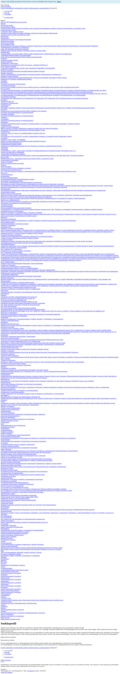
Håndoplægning (5, 495)
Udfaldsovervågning (32, 238)
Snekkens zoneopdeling (26, 332)
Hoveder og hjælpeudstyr (8, 412)
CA (26, 311)
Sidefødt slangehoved (7, 398)
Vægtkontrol (56, 398)
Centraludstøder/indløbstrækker (9, 274)
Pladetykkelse (10, 463)
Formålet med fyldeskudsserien (9, 254)
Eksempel (3, 165)
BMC (2, 562)
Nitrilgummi (4, 574)
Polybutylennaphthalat (56, 93)
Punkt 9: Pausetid (38, 233)
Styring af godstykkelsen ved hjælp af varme (31, 362)
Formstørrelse (4, 474)
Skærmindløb (35, 271)
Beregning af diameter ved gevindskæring (12, 616)
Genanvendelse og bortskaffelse (9, 160)
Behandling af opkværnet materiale (38, 370)
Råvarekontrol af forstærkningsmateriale (50, 509)
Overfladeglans (11, 289)
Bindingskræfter (53, 33)
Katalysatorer (4, 554)
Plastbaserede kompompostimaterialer (11, 143)
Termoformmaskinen (6, 430)
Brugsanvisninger (26, 155)
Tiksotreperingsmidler (28, 108)
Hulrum (42, 474)
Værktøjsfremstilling (25, 266)
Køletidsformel (28, 214)
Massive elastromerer (6, 522)
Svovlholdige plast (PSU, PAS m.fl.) (97, 93)
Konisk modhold (11, 276)
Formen (3, 401)
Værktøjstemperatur (33, 254)
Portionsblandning (6, 530)
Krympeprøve (19, 365)
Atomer (10, 33)
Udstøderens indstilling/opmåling (93, 209)
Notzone (68, 330)
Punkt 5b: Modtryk (51, 231)
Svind (2, 289)
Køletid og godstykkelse (7, 214)
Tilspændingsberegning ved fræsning (35, 613)
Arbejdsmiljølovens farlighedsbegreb (11, 155)
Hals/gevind (62, 403)
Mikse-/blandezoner (106, 332)
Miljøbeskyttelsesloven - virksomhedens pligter (14, 158)
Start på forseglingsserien (44, 257)
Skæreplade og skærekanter (50, 403)
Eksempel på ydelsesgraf (7, 354)
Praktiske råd (37, 452)
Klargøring (4, 349)
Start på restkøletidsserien (18, 258)
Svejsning (100, 376)
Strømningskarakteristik (7, 371)
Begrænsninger (9, 573)
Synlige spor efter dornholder (81, 357)
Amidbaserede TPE (52, 98)
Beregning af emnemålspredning (33, 260)
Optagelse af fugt (5, 455)
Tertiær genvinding (6, 166)
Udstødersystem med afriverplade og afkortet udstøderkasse (91, 284)
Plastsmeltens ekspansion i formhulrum (34, 303)
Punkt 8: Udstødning (27, 233)
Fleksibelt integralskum (35, 522)
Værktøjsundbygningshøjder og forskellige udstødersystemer (17, 282)
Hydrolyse (15, 168)
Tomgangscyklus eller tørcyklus (24, 241)
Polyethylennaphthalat (44, 93)
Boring (3, 614)
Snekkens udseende (37, 344)
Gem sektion (7, 14)
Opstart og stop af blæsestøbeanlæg (10, 408)
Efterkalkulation (71, 220)
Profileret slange (48, 398)
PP (9, 311)
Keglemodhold (37, 276)
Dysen (35, 398)
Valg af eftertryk (95, 255)
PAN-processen (15, 136)
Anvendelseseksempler (27, 90)
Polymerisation (5, 38)
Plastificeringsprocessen (52, 339)
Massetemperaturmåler (26, 343)
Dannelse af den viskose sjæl (9, 298)
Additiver (18, 554)
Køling (47, 343)
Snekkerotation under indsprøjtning (43, 241)
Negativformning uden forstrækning (11, 441)
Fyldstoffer (4, 58)
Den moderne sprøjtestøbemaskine (10, 182)
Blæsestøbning (57, 325)
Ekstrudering (4, 322)
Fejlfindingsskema (6, 411)
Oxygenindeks (12, 79)
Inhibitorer (19, 108)
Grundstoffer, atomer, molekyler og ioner (12, 31)
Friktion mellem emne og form (25, 452)
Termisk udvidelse (14, 68)
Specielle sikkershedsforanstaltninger (104, 246)
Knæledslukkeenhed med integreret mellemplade (20, 187)
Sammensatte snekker (87, 332)
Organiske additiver (6, 54)
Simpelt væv (4, 133)
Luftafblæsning (5, 241)
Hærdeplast (4, 100)
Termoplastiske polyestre (30, 93)
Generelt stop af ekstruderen (29, 349)
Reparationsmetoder (6, 511)
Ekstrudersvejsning (17, 600)
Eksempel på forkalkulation (8, 219)
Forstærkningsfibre (6, 125)
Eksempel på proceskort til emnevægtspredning (75, 258)
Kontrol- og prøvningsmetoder (9, 546)
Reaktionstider (5, 525)
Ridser (2, 357)
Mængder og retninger (12, 128)
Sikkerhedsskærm (27, 397)
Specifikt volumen (31, 216)
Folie (17, 325)
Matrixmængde (23, 130)
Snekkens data (30, 333)
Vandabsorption (11, 77)
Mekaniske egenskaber (7, 69)
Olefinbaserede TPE (18, 98)
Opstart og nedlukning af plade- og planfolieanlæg (95, 387)
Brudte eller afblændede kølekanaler (43, 292)
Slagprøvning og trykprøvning (26, 419)
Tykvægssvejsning (6, 598)
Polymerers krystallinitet (7, 42)
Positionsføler (87, 398)
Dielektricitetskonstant (47, 74)
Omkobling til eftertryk (75, 260)
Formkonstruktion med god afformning (25, 451)
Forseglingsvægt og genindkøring (61, 257)
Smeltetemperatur (23, 254)
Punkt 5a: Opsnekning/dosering (37, 231)
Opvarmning (4, 443)
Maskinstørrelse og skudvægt (9, 220)
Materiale (3, 466)
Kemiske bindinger (43, 33)
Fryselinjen (35, 376)
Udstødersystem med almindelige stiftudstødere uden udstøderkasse (55, 284)
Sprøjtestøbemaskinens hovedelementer (31, 182)
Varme (61, 339)
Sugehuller (37, 474)
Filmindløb (42, 271)
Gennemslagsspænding (33, 74)
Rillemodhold (20, 276)
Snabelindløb (20, 271)
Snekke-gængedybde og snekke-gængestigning (14, 195)
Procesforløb (33, 447)
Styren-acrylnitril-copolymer (30, 87)
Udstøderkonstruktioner (7, 278)
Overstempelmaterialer (7, 482)
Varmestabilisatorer (6, 47)
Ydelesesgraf (74, 352)
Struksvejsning (26, 600)
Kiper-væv (11, 133)
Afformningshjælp (72, 451)
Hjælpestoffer (4, 106)
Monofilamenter (27, 325)
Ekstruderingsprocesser (7, 373)
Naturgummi (14, 571)
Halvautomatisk (24, 236)
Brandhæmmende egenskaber (42, 108)
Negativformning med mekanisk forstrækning (33, 441)
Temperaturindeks (50, 68)
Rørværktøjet (4, 381)
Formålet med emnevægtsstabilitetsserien (50, 258)
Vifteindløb (49, 271)
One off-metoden (37, 505)
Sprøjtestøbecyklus (6, 227)
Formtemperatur (61, 466)
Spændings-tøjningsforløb (13, 71)
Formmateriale (5, 403)
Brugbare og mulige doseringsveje (44, 195)
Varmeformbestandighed (31, 258)
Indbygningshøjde (78, 403)
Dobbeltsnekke (21, 333)
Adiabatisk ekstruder (43, 349)
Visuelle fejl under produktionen (10, 355)
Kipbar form (4, 416)
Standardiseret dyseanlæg (47, 201)
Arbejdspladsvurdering (54, 150)
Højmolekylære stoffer (23, 35)
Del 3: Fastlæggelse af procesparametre (11, 252)
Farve (63, 108)
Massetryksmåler (15, 343)
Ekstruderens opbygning (7, 327)
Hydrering (9, 168)
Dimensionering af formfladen (9, 479)
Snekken (98, 330)
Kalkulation (4, 217)
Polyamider (10, 93)
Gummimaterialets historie (8, 570)
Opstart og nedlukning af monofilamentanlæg (25, 390)
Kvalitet (10, 352)
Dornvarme (15, 346)
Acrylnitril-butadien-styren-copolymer (48, 87)
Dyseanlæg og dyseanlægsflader (30, 201)
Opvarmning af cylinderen (8, 341)
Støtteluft (93, 398)
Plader (20, 325)
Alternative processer (12, 420)
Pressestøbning (24, 495)
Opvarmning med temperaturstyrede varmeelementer (15, 447)
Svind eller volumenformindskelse (17, 297)
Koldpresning (4, 498)
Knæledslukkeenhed (24, 185)
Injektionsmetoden (6, 500)
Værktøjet (3, 390)
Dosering (3, 198)
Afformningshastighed (61, 451)
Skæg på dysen (9, 357)
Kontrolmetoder (5, 506)
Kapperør (23, 363)
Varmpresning (33, 495)
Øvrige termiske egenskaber (8, 66)
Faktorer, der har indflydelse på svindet (11, 457)
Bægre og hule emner (10, 363)
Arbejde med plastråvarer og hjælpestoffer (12, 152)
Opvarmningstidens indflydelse (9, 460)
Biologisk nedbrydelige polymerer (56, 171)
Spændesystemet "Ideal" (48, 209)
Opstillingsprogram (6, 236)
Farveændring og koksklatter (65, 357)
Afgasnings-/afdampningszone (56, 330)
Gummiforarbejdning (6, 568)
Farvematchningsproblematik (52, 314)
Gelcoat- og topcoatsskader (22, 513)
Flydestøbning (57, 241)
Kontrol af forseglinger (7, 535)
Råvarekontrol (17, 352)
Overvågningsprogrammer (45, 236)
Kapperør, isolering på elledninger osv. (42, 325)
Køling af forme (13, 489)
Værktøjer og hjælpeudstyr (8, 265)
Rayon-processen (5, 136)
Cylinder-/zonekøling (42, 330)
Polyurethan (4, 114)
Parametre (77, 123)
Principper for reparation (7, 513)
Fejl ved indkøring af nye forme (9, 490)
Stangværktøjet (37, 384)
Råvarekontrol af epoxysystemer (30, 509)
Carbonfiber (4, 135)
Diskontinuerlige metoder (8, 493)
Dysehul (9, 201)
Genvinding (9, 162)
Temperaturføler (30, 336)
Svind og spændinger (40, 381)
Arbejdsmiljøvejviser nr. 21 (68, 150)
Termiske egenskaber (6, 62)
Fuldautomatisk (33, 236)
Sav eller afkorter (59, 381)
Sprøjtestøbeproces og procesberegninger (12, 211)
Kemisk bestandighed (34, 141)
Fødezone (3, 344)
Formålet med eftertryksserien (63, 255)
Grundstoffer (4, 33)
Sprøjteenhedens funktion (21, 8)
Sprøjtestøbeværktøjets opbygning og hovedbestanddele (16, 270)
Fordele (3, 573)
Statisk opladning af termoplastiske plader (18, 459)
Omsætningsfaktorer (50, 198)
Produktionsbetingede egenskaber (87, 376)
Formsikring (86, 403)
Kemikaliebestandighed (22, 77)
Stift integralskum (17, 519)
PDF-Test (3, 22)
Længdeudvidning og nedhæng (27, 460)
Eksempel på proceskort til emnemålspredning (55, 260)
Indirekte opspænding (18, 208)
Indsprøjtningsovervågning (19, 238)
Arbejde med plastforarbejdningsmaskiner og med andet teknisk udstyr (50, 155)
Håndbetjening (16, 236)
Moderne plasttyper (17, 28)
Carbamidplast (5, 119)
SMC (5, 562)
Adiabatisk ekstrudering (77, 325)
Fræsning (3, 611)
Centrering (16, 362)
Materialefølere (61, 362)
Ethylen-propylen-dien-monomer (10, 590)
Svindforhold (27, 251)
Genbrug (3, 162)
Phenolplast (11, 114)
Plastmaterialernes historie (8, 27)
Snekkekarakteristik (6, 346)
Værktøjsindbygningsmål (21, 224)
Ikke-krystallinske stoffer (7, 44)
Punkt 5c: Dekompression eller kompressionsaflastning (72, 231)
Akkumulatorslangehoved (8, 414)
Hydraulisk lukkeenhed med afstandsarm (75, 185)
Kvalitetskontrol (10, 417)
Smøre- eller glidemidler (7, 49)
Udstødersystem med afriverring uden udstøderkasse (33, 285)
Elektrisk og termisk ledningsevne (10, 141)
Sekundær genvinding (18, 163)
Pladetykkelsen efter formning (14, 466)
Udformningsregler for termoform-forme (12, 473)
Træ (2, 471)
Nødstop (90, 246)
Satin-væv (17, 133)
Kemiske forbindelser (25, 33)
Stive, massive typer (6, 519)
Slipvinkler (12, 474)
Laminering (45, 387)
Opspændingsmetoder (7, 206)
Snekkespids (13, 333)
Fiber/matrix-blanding (34, 130)
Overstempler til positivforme (26, 484)
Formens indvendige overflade (24, 403)
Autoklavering (9, 501)
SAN (16, 311)
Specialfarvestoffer (40, 50)
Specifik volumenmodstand (8, 74)
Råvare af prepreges (67, 509)
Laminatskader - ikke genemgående (40, 513)
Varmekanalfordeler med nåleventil (75, 271)
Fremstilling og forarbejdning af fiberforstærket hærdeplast (27, 492)
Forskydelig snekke (56, 333)
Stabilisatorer (94, 46)
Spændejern (28, 208)
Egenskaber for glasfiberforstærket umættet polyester (15, 146)
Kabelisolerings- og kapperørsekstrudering (12, 392)
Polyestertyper (5, 103)
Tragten (3, 339)
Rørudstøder (85, 279)
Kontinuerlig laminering (14, 505)
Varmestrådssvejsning (20, 603)
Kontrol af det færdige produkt (53, 547)
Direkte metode (5, 565)
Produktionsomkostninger (54, 220)
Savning (7, 617)
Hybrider (69, 136)
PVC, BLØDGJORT (44, 311)
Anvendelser (17, 573)
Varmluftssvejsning (6, 600)
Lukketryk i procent (80, 214)
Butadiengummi (5, 578)
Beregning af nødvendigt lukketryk (42, 214)
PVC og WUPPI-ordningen (8, 171)
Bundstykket (69, 403)
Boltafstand (37, 209)
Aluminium (32, 471)
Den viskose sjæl (32, 297)
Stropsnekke (32, 339)
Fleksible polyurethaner (7, 520)
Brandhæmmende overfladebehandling (44, 54)
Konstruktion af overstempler (9, 481)
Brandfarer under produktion (32, 549)
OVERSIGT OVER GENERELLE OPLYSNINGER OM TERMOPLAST (83, 311)
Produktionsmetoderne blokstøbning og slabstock (14, 533)
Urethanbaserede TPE (30, 98)
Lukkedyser (66, 201)
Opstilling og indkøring (7, 432)
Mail (25, 671)
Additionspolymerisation (7, 39)
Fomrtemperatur (40, 463)
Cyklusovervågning (6, 238)
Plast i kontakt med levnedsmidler (39, 77)
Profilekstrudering (6, 382)
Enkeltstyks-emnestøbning (8, 532)
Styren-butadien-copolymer (14, 87)
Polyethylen (4, 84)
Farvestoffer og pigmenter (21, 49)
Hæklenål (3, 276)
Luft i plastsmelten (59, 195)
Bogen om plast (22, 22)
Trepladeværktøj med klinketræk (89, 285)
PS (11, 311)
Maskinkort (4, 225)
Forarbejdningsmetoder (14, 90)
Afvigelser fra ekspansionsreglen (31, 305)
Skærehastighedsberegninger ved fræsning (12, 613)
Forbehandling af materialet (8, 368)
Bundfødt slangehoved (19, 398)
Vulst (20, 381)
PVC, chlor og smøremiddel (48, 371)
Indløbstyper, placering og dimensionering (43, 270)
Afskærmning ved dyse (15, 246)
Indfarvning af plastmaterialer (9, 312)
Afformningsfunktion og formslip (56, 279)
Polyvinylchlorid (5, 89)
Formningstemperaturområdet (44, 460)
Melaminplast (4, 122)
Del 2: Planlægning (16, 249)
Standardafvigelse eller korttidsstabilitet (11, 263)
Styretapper (12, 403)
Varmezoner (24, 330)
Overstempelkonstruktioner (21, 482)
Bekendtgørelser (11, 552)
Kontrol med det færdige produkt (30, 352)
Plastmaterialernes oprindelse (48, 28)
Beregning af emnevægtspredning (97, 258)
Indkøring (9, 433)
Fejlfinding (4, 228)
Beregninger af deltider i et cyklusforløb (12, 212)
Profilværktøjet (5, 384)
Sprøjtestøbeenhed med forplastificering (95, 190)
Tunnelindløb (12, 271)
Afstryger (9, 405)
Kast (5, 289)
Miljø (2, 551)
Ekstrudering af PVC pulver (32, 371)
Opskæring (41, 376)
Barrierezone (96, 332)
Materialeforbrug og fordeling (25, 220)
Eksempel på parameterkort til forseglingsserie (83, 257)
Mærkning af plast (71, 171)
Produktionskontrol (78, 509)
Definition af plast (28, 28)
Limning (3, 605)
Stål (37, 471)
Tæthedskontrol (34, 405)
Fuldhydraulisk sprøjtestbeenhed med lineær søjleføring (68, 190)
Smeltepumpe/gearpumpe (8, 365)
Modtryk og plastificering (45, 197)
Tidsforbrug (37, 220)
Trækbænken (50, 381)
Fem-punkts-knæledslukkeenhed (44, 187)
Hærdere (28, 111)
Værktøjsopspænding (7, 204)
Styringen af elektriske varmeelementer (24, 444)
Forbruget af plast (61, 28)
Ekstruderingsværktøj (39, 343)
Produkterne (4, 324)
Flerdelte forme (99, 403)
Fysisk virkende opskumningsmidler (11, 57)
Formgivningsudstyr (6, 543)
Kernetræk (12, 241)
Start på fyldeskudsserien (108, 254)
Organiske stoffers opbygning (9, 35)
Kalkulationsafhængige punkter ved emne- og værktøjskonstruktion (19, 268)
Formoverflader (12, 452)
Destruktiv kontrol (19, 549)
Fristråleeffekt (4, 271)
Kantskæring (77, 387)
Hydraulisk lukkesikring (81, 246)
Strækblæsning (21, 425)
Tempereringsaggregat (77, 209)
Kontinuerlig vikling (26, 505)
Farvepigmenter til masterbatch (35, 314)
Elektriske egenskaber (7, 73)
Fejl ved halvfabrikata (15, 487)
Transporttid (8, 527)
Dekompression (40, 198)
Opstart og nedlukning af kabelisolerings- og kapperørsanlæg (47, 393)
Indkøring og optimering (7, 351)
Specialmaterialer (43, 471)
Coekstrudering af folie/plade (34, 387)
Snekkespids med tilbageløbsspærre (82, 195)
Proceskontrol (44, 352)
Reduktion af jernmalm (24, 168)
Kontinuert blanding (16, 530)
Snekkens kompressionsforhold (52, 332)
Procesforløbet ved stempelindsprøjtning (12, 181)
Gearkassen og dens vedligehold (10, 328)
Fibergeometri (4, 130)
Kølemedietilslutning (27, 292)
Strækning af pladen (6, 462)
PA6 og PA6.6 (58, 311)
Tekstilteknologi (5, 131)
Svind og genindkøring (106, 255)
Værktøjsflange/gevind (7, 330)
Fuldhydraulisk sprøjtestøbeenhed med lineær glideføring (36, 190)
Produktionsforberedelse (7, 224)
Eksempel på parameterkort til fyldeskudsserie (42, 255)
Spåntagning (4, 606)
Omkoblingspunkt (68, 254)
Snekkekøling (66, 333)
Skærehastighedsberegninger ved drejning (12, 609)
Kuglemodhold (28, 276)
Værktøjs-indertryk (69, 214)
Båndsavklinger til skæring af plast (10, 619)
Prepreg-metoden (15, 497)
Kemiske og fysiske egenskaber (9, 76)
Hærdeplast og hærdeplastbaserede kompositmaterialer (31, 171)
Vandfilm (31, 381)
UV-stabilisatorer (24, 47)
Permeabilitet (52, 77)
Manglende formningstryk (47, 490)
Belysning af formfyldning (104, 257)
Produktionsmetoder (38, 530)
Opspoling (9, 390)
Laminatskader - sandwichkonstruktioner (79, 513)
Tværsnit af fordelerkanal (17, 273)
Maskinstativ (52, 184)
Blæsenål (3, 417)
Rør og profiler (11, 325)
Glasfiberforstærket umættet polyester (11, 144)
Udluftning (34, 544)
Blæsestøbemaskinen (6, 397)
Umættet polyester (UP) (7, 101)
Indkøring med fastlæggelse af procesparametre (14, 247)
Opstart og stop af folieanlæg (58, 376)
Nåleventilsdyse (5, 203)
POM (51, 311)
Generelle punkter (19, 535)
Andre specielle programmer (84, 241)
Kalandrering (52, 387)
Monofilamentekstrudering (8, 389)
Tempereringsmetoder (7, 478)
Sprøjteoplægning (15, 495)
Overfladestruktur (5, 301)
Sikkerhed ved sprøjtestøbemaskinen (33, 243)
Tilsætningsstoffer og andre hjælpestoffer (79, 46)
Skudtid (3, 527)
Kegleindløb (27, 271)
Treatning (47, 376)
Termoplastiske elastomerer (8, 96)
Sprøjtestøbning (9, 8)
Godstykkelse (13, 419)
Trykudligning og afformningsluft (45, 451)
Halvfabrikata (54, 128)
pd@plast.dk (30, 671)
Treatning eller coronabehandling (10, 266)
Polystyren (4, 87)
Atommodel (34, 33)
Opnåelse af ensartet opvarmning (10, 446)
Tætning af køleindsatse (60, 292)
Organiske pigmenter (16, 50)
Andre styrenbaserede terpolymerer (69, 87)
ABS (19, 311)
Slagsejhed (42, 71)
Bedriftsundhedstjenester (41, 150)
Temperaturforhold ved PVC (24, 341)
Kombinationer (63, 123)
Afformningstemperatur (7, 451)
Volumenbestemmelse (67, 332)
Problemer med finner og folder (63, 490)
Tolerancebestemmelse (37, 263)
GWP (5, 552)
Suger (21, 339)
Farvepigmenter (26, 555)
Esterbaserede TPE (42, 98)
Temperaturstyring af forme (8, 476)
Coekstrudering (66, 325)
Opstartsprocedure (6, 409)
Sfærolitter (4, 46)
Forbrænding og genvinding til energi (11, 170)
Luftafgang (48, 463)
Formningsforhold (6, 436)
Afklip (98, 398)
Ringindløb (62, 271)
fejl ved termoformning (17, 486)
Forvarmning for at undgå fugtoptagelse (18, 370)
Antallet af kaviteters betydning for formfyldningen (15, 255)
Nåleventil (88, 271)
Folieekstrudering (5, 374)
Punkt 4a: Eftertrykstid (12, 231)
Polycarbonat (77, 93)
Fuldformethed (16, 462)
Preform (12, 427)
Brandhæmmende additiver (24, 79)
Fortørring (26, 339)
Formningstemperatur (21, 463)
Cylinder (21, 328)
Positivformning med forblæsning (10, 438)
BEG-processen (24, 136)
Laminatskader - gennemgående (59, 513)
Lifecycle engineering (7, 174)
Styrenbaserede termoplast (8, 85)
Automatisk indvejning (50, 362)
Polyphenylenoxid (68, 93)
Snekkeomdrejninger (79, 198)
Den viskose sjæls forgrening (9, 306)
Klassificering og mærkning (17, 154)
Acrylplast (3, 93)
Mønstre (3, 128)
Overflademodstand (21, 74)
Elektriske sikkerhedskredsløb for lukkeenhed (34, 246)
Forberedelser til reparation (8, 540)
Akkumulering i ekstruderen (23, 414)
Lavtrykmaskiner (27, 530)
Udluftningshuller (38, 403)
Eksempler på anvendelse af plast (76, 28)
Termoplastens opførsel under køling (11, 465)
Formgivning (4, 297)
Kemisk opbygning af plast (8, 30)
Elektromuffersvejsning (46, 600)
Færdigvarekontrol (89, 509)
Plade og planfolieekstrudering (9, 385)
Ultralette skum (40, 519)
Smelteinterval (44, 65)
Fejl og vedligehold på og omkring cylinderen (83, 330)
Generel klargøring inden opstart (10, 347)
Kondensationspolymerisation (23, 39)
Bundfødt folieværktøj (19, 376)
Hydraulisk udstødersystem (22, 279)
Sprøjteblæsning (5, 427)
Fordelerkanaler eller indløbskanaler (108, 271)
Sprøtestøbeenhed (6, 189)
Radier (17, 474)
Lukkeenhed (60, 184)
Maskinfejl (4, 538)
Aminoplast (4, 117)
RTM (27, 498)
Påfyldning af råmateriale (12, 339)
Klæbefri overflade (56, 108)
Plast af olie (4, 173)
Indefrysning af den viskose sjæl (26, 298)
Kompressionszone (12, 344)
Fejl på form (25, 487)
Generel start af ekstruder (14, 349)
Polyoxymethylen (18, 93)
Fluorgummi (4, 587)
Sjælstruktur (23, 301)
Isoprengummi (5, 581)
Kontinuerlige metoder (7, 503)
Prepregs (55, 136)
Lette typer (45, 522)
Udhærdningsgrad (6, 104)
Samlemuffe (75, 381)
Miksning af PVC (19, 371)
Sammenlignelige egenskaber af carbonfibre (41, 136)
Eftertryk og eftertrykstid (80, 254)
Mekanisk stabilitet (46, 489)
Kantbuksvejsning (58, 600)
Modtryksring (29, 398)
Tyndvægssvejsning (6, 601)
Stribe (2, 424)
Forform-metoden (5, 497)
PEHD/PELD (4, 311)
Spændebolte (17, 330)
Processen (16, 324)
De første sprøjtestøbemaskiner (9, 177)
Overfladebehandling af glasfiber (29, 133)
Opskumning (12, 525)
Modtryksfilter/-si (5, 343)
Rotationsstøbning (6, 492)
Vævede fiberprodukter (12, 127)
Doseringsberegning (20, 216)
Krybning (3, 71)
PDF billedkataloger (12, 22)
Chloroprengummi (6, 594)
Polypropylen (11, 84)
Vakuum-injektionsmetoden (28, 500)
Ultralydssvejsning (31, 603)
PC (29, 311)
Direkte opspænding (6, 208)
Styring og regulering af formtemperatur (29, 489)
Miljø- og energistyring (43, 158)
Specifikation (4, 352)
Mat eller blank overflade (36, 357)
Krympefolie (43, 378)
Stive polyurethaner (6, 517)
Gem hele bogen (8, 17)
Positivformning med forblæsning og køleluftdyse (33, 438)
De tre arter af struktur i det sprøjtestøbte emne (13, 300)
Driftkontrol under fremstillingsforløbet (26, 547)
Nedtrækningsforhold (22, 378)
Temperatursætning (48, 344)
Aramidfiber (4, 138)
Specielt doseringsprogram (69, 241)
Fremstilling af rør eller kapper (65, 387)
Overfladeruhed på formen (26, 474)
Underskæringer (46, 452)
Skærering (15, 405)
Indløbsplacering (5, 273)
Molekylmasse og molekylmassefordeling (45, 46)
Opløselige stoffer (6, 50)
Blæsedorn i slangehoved (38, 414)
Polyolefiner (4, 82)
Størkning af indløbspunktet (32, 289)
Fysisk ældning (5, 68)
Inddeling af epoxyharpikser (39, 111)
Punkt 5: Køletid (23, 231)
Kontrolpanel (4, 335)
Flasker (18, 363)
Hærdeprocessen (13, 103)
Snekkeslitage (68, 195)
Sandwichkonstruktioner (49, 505)
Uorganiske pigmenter (29, 50)
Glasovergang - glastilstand (31, 65)
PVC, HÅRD (34, 311)
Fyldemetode (17, 544)
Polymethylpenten (20, 84)
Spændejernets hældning (27, 209)
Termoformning (5, 428)
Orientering (71, 123)
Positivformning (15, 436)
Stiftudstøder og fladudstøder (74, 279)
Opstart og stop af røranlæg (86, 381)
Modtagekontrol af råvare (8, 547)
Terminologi (36, 28)
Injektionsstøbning (6, 571)
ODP (2, 552)
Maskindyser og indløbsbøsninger (10, 200)
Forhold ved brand (61, 77)
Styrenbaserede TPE (6, 98)
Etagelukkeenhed (92, 185)
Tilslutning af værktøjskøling (63, 209)
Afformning (8, 449)
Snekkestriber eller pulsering (98, 357)
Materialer (3, 295)
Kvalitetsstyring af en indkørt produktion (12, 251)
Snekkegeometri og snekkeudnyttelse (39, 8)
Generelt (3, 541)
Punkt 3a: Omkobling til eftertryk (100, 230)
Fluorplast (84, 93)
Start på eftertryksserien (78, 255)
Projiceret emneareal (58, 214)
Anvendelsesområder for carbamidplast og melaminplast (43, 123)
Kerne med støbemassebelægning (19, 471)
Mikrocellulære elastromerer (20, 522)
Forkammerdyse (58, 201)
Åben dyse (4, 201)
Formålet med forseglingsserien (28, 257)
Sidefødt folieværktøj (6, 376)
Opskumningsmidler (25, 55)
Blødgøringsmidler (14, 55)
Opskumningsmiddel (6, 316)
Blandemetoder (5, 528)
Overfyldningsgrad (17, 527)
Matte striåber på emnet (50, 357)
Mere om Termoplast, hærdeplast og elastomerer (20, 46)
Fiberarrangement (14, 130)
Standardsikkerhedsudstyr (8, 244)
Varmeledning (32, 68)
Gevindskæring (9, 614)
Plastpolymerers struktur (7, 41)
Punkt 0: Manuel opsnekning (9, 230)
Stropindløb (55, 271)
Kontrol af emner (5, 486)
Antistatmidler (5, 55)
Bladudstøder (93, 279)
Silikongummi (5, 584)
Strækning (52, 343)
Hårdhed (36, 71)
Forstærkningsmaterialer (23, 319)
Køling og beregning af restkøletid (32, 212)
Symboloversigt (17, 397)
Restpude (87, 255)
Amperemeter (4, 336)
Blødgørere (4, 319)
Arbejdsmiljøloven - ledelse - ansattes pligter (13, 150)
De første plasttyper (6, 28)
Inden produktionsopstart (7, 222)
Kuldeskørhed (41, 68)
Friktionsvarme (36, 341)
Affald (51, 158)
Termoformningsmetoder (23, 435)
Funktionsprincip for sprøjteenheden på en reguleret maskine (32, 184)
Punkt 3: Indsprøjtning (84, 230)
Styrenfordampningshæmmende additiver (83, 108)
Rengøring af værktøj (7, 362)
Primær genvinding (6, 163)
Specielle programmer (7, 239)
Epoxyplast (4, 109)
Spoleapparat (67, 381)
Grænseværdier (5, 154)
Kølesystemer (4, 290)
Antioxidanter (15, 47)
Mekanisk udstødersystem (8, 279)
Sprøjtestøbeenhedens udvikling (25, 179)
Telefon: (37, 671)
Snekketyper (77, 332)
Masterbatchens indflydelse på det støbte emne (13, 314)
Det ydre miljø (5, 157)
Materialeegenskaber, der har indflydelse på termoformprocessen (18, 454)
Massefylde (4, 77)
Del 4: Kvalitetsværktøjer (8, 262)
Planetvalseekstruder (61, 371)
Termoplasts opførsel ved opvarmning (41, 459)
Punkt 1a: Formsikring (35, 230)
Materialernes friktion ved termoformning (22, 455)
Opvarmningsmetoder (7, 444)
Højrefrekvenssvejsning (7, 603)
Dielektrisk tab (57, 74)
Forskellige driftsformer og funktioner (11, 235)
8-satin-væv (42, 133)
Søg (2, 25)
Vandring (63, 398)
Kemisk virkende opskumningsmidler (31, 57)
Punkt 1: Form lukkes (23, 230)
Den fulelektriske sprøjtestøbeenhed (10, 190)
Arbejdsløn (44, 220)
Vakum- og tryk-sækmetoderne (17, 498)
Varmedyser (94, 271)
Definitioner (20, 552)
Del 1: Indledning (5, 249)
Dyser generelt (12, 378)
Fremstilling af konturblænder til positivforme (30, 479)
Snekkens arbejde (60, 343)
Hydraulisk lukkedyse (25, 203)
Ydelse (20, 346)
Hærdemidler (4, 108)
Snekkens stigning (38, 332)
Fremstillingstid (20, 289)
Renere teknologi (32, 158)
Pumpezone (20, 344)
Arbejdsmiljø (4, 147)
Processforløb (4, 524)
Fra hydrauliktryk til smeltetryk (65, 198)
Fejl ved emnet (5, 487)
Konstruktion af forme (7, 468)
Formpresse (22, 565)
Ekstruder (10, 324)
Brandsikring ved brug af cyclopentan (50, 549)
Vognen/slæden (104, 398)
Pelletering (4, 325)
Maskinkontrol (41, 547)
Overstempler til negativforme (9, 484)
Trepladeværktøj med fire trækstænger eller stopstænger (64, 285)
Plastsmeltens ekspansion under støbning (12, 303)
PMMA (23, 311)
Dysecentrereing (16, 201)
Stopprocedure (15, 409)
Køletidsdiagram (19, 214)
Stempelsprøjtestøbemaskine (8, 179)
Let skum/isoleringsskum (29, 519)
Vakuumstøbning (16, 500)
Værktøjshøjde (11, 225)
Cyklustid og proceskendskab (15, 228)
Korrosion (43, 141)
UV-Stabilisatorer (47, 319)
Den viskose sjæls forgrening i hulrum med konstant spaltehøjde (18, 308)
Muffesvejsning (35, 600)
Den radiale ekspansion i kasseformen (11, 305)
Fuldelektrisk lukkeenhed (60, 187)
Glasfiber (3, 127)
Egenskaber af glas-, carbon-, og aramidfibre (13, 139)
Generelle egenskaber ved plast (9, 60)
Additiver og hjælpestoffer (19, 316)
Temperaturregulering (7, 287)
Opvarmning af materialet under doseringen (18, 198)
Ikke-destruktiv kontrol (7, 549)
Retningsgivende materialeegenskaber (34, 309)
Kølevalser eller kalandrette (8, 387)
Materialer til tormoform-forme (9, 470)
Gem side (6, 12)
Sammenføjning (5, 595)
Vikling (3, 501)
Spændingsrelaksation (27, 71)
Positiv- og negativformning (8, 435)
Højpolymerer (4, 36)
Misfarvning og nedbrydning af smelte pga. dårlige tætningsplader (19, 197)
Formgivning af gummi (22, 570)
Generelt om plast (8, 25)
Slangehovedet (36, 397)
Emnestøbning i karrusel (22, 532)
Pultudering (4, 505)
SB (13, 311)
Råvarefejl (10, 538)
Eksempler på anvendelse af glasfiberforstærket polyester (46, 146)
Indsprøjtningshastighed (94, 254)
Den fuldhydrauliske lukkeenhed (10, 185)
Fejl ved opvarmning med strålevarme (29, 490)
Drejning (3, 608)
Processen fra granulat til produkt (10, 338)
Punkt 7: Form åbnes (15, 233)
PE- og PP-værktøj (13, 381)
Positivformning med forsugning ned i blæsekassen (61, 438)
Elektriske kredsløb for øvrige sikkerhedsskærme (60, 246)
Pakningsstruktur (15, 301)
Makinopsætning (5, 536)
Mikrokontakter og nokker (8, 184)
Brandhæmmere (5, 52)
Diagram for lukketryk (92, 214)
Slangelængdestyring (14, 416)
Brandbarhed (4, 79)
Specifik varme (24, 68)
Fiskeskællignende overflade (21, 357)
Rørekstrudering (5, 379)
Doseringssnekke (41, 339)
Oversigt (42, 130)
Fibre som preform (45, 128)
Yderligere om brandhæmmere (63, 54)
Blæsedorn (107, 403)
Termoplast (4, 81)
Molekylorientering (62, 46)
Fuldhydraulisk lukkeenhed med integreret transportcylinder (47, 185)
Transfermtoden (14, 565)
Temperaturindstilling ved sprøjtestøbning (12, 309)
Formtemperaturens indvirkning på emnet (24, 287)
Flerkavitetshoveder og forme (9, 425)
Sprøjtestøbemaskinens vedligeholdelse (11, 243)
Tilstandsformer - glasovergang (9, 63)
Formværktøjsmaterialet (7, 544)
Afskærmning (4, 246)
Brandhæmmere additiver (8, 555)
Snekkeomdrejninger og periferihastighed (59, 352)
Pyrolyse (3, 168)
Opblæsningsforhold (72, 376)
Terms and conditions (7, 672)
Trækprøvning (27, 365)
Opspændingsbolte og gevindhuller (10, 209)
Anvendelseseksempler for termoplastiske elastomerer (73, 98)
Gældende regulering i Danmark (33, 552)
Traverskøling (32, 330)
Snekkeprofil (30, 195)
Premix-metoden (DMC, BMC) (29, 497)
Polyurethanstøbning (6, 516)
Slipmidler (39, 319)
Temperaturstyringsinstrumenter (17, 336)
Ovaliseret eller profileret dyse (74, 398)
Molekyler (15, 33)
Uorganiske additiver (18, 54)
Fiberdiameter (62, 136)
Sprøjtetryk (43, 254)
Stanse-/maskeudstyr (24, 405)
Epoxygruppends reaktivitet (18, 111)
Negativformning (5, 439)
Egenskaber (4, 90)
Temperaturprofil (59, 344)
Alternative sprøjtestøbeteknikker (10, 320)
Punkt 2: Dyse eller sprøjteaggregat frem (67, 230)
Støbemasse (6, 471)
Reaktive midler (28, 54)
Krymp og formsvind (39, 455)
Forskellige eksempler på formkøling (11, 292)
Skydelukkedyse (14, 203)
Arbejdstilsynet (29, 150)
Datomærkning (5, 293)
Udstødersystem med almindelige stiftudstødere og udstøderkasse (19, 284)
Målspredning (26, 263)
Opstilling (3, 433)
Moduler (3, 23)
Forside (3, 8)
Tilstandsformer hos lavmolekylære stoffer (12, 65)
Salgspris (64, 220)
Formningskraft (31, 463)
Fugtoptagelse (23, 141)
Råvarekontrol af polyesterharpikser (10, 509)
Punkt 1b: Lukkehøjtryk (48, 230)
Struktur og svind (32, 301)
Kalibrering (25, 381)
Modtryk (33, 198)
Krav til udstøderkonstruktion (39, 279)
